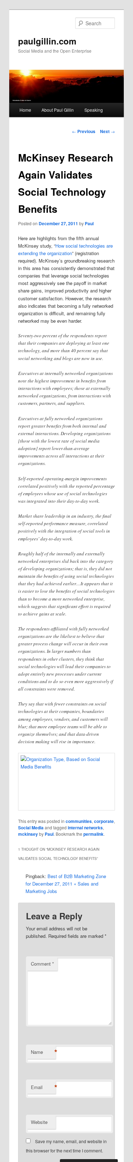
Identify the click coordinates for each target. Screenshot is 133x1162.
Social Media (31, 827)
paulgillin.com (47, 41)
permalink (93, 834)
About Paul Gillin (57, 110)
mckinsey (28, 834)
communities (79, 821)
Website (39, 1122)
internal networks (85, 827)
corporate (104, 821)
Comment (42, 963)
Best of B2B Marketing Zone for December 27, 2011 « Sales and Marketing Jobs (66, 883)
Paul (89, 223)
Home (25, 110)
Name (43, 1052)
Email (43, 1087)
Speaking (93, 110)
